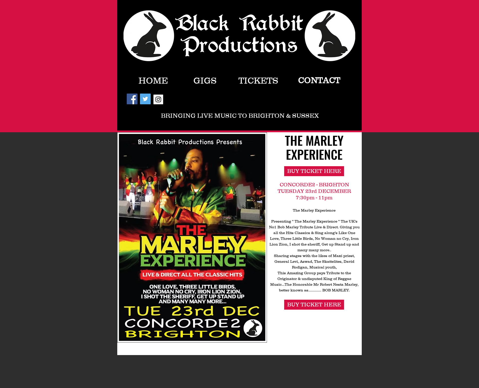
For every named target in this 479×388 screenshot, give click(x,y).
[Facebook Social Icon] (132, 99)
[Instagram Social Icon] (158, 99)
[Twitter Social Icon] (145, 99)
